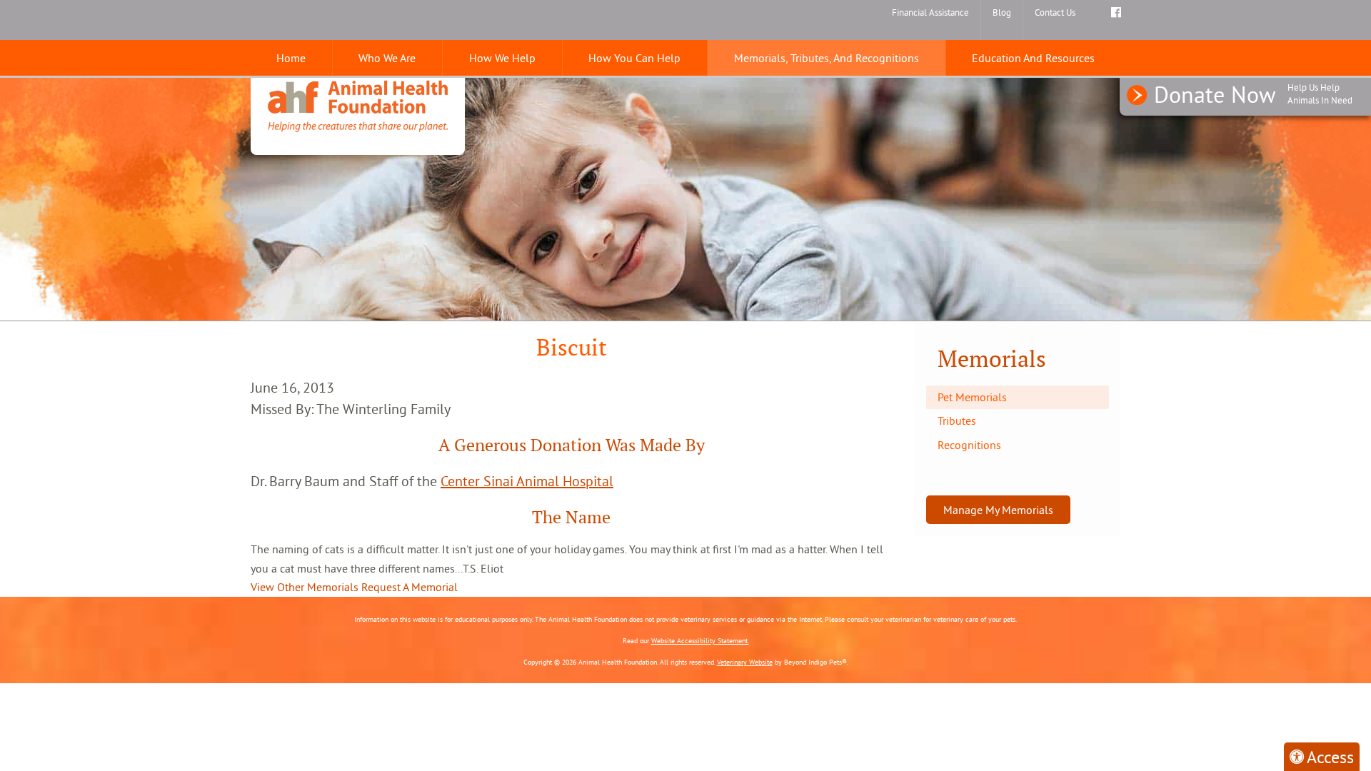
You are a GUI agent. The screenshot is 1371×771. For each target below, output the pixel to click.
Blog (1002, 12)
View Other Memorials (304, 587)
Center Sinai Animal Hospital (527, 481)
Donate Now (1253, 94)
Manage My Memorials (998, 510)
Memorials (992, 358)
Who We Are (387, 58)
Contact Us (1055, 12)
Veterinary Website (745, 662)
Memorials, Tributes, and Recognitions (826, 58)
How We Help (502, 58)
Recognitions (969, 445)
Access (1330, 756)
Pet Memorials (972, 397)
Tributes (957, 420)
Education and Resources (1033, 58)
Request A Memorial (409, 587)
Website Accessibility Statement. (700, 640)
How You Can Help (634, 58)
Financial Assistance (930, 12)
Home (291, 58)
